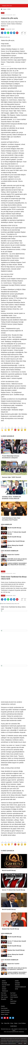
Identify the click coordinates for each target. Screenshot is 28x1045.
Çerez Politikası (22, 1023)
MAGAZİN (17, 984)
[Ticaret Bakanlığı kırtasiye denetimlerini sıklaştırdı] (14, 446)
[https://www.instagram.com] (5, 1018)
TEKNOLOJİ (5, 991)
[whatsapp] (8, 33)
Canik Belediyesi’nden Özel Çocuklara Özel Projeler (11, 519)
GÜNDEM (17, 982)
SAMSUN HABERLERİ (20, 986)
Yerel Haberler (13, 995)
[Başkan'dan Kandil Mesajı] (14, 919)
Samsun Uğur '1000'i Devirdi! (11, 477)
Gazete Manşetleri (5, 1010)
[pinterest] (17, 33)
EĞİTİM (8, 9)
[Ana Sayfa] (1, 9)
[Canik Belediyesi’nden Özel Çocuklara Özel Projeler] (14, 509)
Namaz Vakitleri (4, 1014)
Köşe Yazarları (4, 997)
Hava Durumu (4, 1008)
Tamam (25, 1043)
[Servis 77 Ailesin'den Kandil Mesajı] (14, 880)
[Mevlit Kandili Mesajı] (14, 861)
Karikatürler (13, 1003)
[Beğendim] (2, 427)
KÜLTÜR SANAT (6, 984)
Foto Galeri (3, 993)
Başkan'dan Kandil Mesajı (10, 929)
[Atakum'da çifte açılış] (5, 37)
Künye (11, 1023)
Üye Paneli (12, 993)
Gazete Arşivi (13, 1001)
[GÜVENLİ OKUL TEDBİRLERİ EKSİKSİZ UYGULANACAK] (14, 487)
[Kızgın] (15, 427)
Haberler (4, 9)
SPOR (16, 989)
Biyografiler (3, 999)
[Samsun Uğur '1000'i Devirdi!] (14, 468)
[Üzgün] (25, 427)
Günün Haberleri (14, 997)
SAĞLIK (4, 986)
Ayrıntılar (20, 1043)
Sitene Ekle (7, 1023)
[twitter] (5, 33)
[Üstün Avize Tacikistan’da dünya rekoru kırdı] (9, 603)
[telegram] (11, 33)
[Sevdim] (8, 427)
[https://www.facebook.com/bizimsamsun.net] (2, 1018)
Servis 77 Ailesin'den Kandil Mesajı (13, 890)
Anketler (3, 1006)
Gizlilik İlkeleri (13, 1026)
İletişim (16, 1023)
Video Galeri (4, 995)
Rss (2, 1023)
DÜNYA (4, 980)
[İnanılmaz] (22, 427)
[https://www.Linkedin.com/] (10, 1018)
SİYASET (4, 989)
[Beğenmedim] (12, 427)
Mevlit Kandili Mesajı (9, 870)
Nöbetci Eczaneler (5, 1012)
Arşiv (11, 999)
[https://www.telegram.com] (13, 1018)
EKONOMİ (4, 982)
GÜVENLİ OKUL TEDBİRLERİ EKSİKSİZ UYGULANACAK (11, 497)
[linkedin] (14, 33)
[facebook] (2, 33)
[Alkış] (5, 427)
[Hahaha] (18, 427)
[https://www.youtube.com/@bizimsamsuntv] (7, 1018)
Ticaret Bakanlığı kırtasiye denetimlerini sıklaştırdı (10, 456)
